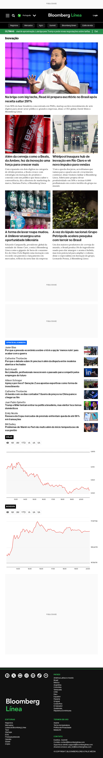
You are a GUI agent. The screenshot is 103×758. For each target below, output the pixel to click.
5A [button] (39, 443)
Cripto (7, 744)
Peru (55, 694)
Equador (57, 697)
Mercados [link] (28, 25)
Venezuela (58, 690)
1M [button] (12, 443)
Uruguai (57, 701)
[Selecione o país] (34, 15)
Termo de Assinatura (62, 725)
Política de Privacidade (62, 727)
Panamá (57, 699)
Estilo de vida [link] (87, 25)
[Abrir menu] (7, 15)
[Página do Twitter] (14, 675)
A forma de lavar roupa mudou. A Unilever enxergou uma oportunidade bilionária (27, 236)
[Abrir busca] (13, 15)
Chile (56, 692)
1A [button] (29, 443)
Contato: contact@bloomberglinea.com (69, 742)
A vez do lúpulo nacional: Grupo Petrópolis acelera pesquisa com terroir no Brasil (75, 236)
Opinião (8, 739)
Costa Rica (58, 704)
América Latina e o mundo (64, 678)
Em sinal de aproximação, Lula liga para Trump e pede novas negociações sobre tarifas (42, 31)
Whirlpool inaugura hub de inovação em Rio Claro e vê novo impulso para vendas (72, 160)
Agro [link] (41, 25)
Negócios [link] (14, 25)
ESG (7, 735)
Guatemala (58, 708)
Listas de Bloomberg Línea (15, 727)
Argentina (57, 685)
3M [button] (17, 443)
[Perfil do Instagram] (26, 675)
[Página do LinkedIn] (33, 675)
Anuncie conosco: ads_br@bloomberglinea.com (72, 747)
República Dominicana (62, 711)
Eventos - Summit (60, 740)
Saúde (7, 741)
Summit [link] (52, 25)
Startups (8, 732)
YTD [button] (23, 443)
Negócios (9, 723)
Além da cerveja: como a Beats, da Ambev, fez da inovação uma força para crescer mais (27, 160)
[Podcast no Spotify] (46, 675)
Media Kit (57, 730)
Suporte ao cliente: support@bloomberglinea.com (73, 745)
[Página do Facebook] (7, 675)
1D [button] (7, 443)
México (57, 682)
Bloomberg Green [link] (69, 25)
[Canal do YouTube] (20, 675)
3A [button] (34, 443)
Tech (7, 730)
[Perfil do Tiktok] (39, 675)
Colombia (57, 687)
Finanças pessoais (12, 737)
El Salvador (58, 706)
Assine (56, 723)
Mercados (9, 725)
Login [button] (95, 15)
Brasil (56, 680)
